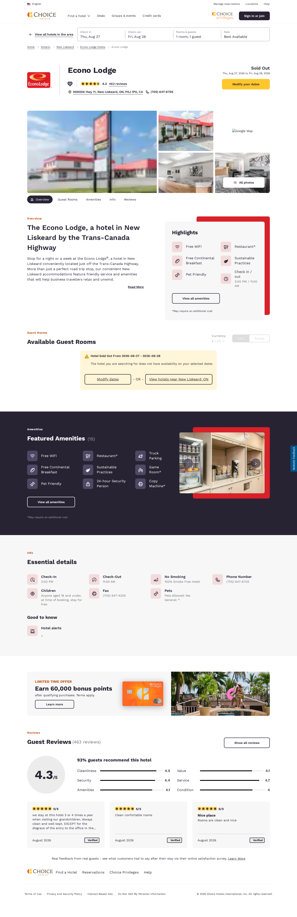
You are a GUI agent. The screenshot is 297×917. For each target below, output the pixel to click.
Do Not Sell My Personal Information (141, 893)
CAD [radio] (240, 338)
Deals (101, 15)
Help (267, 3)
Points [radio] (259, 338)
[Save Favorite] (70, 83)
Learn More (236, 858)
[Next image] (255, 463)
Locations (251, 3)
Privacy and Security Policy (64, 893)
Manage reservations (227, 3)
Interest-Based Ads (100, 893)
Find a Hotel (66, 872)
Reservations (93, 872)
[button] (293, 458)
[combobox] (78, 15)
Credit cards (152, 15)
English (36, 3)
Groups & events (124, 15)
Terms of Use (33, 893)
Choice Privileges (124, 872)
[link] (54, 704)
